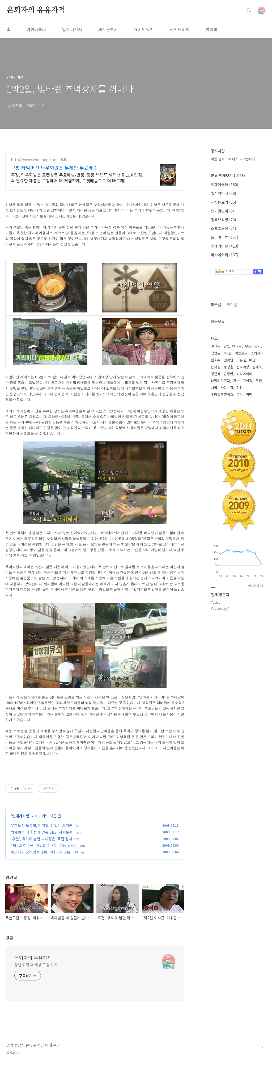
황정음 (228, 366)
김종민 (228, 373)
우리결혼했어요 (222, 394)
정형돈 (215, 353)
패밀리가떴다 (220, 380)
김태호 (257, 366)
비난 (252, 359)
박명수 (251, 394)
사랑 (223, 387)
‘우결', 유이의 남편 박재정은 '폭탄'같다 (41, 838)
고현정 (247, 380)
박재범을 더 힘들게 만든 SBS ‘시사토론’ (42, 832)
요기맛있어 (144, 29)
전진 (239, 387)
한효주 (215, 359)
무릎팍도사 (253, 346)
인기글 (232, 304)
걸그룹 (215, 346)
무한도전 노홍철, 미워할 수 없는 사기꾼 (42, 825)
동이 (239, 394)
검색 (249, 11)
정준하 (215, 373)
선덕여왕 (242, 366)
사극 (214, 387)
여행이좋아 (36, 29)
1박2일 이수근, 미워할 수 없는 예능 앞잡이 (44, 845)
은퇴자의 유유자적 (35, 10)
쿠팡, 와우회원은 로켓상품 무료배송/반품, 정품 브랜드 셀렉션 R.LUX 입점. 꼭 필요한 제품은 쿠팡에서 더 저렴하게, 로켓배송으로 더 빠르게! (77, 177)
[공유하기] (23, 788)
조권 (259, 380)
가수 (236, 380)
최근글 (216, 304)
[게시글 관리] (30, 788)
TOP (261, 1047)
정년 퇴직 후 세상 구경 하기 (35, 964)
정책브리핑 (180, 29)
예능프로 (241, 353)
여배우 (237, 346)
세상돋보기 (108, 29)
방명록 (212, 29)
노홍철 (241, 359)
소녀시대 (257, 353)
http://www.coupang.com (34, 159)
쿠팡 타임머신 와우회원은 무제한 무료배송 (54, 167)
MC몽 (228, 353)
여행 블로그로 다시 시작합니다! (234, 158)
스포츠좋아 (223, 228)
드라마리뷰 (224, 237)
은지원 (215, 366)
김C (226, 346)
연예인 (228, 359)
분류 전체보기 (228, 175)
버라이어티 (224, 254)
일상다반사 (72, 29)
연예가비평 (20, 815)
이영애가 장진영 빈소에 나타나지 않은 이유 (44, 852)
